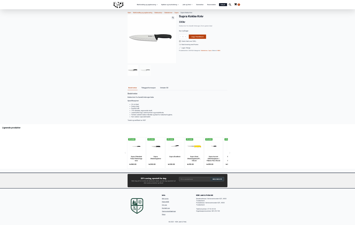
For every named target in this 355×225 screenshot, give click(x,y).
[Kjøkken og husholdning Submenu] (179, 4)
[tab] (133, 87)
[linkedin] (157, 203)
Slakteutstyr (158, 13)
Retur (163, 214)
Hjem (129, 13)
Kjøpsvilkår (165, 202)
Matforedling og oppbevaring (146, 4)
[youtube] (147, 206)
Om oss (164, 205)
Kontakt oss (166, 208)
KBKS (218, 50)
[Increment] (185, 37)
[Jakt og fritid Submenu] (192, 4)
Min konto (165, 199)
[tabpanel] (177, 106)
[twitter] (150, 203)
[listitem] (136, 152)
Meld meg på (217, 179)
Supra (176, 13)
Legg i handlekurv (197, 37)
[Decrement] (180, 37)
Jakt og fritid (186, 4)
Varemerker (199, 4)
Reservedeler (211, 4)
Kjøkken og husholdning (169, 4)
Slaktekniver (168, 13)
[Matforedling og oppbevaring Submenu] (157, 4)
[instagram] (154, 203)
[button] (173, 18)
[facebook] (147, 203)
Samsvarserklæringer (169, 211)
